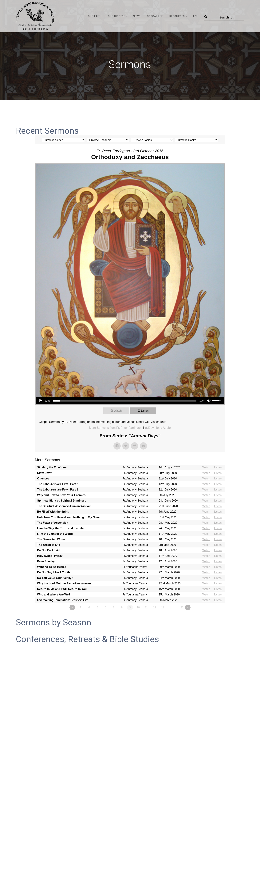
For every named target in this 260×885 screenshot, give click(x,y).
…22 (180, 607)
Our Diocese (116, 16)
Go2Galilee (155, 16)
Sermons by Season (53, 622)
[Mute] (209, 400)
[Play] (40, 400)
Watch (118, 410)
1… (82, 607)
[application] (130, 400)
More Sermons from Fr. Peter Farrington (115, 427)
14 (170, 607)
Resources (177, 16)
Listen (144, 410)
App (195, 16)
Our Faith (95, 16)
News (137, 16)
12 (154, 607)
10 (138, 607)
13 (162, 607)
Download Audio (159, 427)
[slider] (124, 401)
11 (146, 607)
